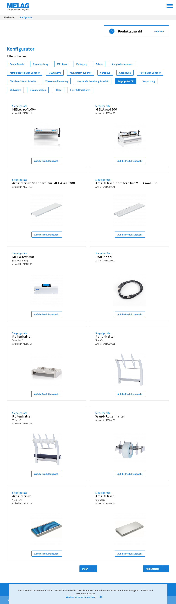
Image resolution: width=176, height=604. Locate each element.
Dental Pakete (17, 64)
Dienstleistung (40, 64)
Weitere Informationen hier (80, 596)
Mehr (85, 568)
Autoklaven (125, 72)
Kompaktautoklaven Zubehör (25, 72)
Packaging (81, 64)
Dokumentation (38, 90)
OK (100, 596)
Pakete (99, 64)
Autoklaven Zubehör (150, 72)
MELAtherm (54, 72)
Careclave (105, 72)
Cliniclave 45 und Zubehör (23, 81)
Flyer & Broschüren (80, 90)
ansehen (159, 31)
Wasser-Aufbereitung (56, 81)
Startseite (8, 17)
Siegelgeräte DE (125, 81)
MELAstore (15, 90)
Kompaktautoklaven (122, 64)
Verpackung (148, 81)
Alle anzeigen (153, 568)
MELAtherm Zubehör (80, 72)
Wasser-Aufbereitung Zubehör (92, 81)
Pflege (58, 90)
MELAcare (62, 64)
